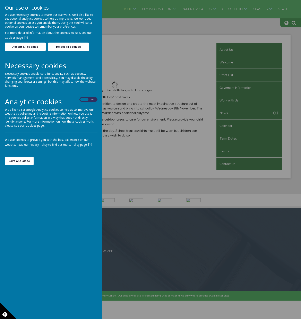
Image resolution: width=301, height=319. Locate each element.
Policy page (79, 145)
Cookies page (14, 37)
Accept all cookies (25, 46)
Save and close (19, 160)
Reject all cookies (68, 46)
